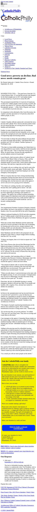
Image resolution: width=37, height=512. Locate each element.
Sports (6, 56)
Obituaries (8, 49)
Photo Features (9, 41)
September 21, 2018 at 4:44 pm (14, 462)
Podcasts (7, 54)
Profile (7, 58)
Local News (8, 39)
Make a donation (10, 65)
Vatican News (9, 46)
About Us (7, 66)
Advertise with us (10, 32)
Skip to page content (7, 1)
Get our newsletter (10, 31)
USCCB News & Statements (13, 44)
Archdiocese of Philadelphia (13, 29)
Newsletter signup (10, 63)
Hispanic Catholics (10, 60)
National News (5, 71)
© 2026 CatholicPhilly (7, 510)
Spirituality (8, 51)
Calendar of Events (10, 48)
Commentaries (9, 53)
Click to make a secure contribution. (18, 427)
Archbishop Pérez (10, 42)
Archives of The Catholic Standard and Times (18, 68)
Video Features (9, 61)
